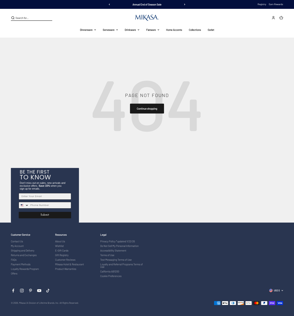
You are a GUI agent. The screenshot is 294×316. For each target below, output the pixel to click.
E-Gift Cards (61, 250)
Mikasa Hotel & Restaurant (69, 264)
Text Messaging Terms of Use (116, 259)
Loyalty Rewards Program (25, 269)
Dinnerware (86, 29)
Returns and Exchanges (24, 255)
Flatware (151, 29)
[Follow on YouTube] (39, 290)
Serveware (109, 29)
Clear (49, 17)
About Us (60, 241)
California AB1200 (109, 271)
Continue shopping (147, 108)
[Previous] (109, 4)
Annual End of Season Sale (147, 4)
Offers (14, 273)
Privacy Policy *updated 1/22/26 (117, 241)
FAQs (14, 259)
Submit (44, 215)
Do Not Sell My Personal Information (119, 246)
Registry (262, 4)
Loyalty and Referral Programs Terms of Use (121, 265)
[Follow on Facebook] (13, 290)
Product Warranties (65, 269)
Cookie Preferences (110, 276)
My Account (17, 246)
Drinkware (130, 29)
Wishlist (59, 246)
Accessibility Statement (113, 250)
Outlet (211, 29)
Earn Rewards (276, 4)
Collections (195, 29)
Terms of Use (107, 255)
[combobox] (24, 205)
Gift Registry (62, 255)
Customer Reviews (65, 259)
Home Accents (174, 29)
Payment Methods (20, 264)
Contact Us (17, 241)
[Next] (184, 4)
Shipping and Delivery (22, 250)
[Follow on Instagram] (22, 290)
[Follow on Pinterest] (30, 290)
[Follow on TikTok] (48, 290)
